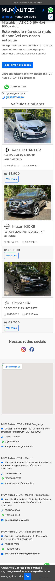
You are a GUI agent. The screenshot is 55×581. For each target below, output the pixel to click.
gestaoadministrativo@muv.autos (22, 553)
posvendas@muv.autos (16, 520)
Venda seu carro (25, 17)
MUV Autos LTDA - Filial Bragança (18, 10)
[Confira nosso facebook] (31, 348)
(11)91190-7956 (12, 544)
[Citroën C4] (27, 279)
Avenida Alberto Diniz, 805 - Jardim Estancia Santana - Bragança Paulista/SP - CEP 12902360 (26, 465)
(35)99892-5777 (12, 473)
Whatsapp (50, 10)
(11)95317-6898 (14, 97)
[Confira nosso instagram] (24, 348)
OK (27, 576)
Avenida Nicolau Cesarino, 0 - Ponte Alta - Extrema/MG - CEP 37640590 (25, 537)
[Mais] (50, 17)
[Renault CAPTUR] (27, 126)
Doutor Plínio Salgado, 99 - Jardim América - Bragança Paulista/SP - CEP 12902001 (26, 430)
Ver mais (11, 179)
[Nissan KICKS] (27, 202)
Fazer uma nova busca (17, 65)
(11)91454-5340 (12, 510)
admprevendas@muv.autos (19, 446)
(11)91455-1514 (18, 86)
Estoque (7, 17)
